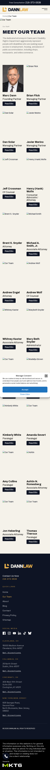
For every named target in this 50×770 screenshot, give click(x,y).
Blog (5, 606)
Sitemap (7, 620)
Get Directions (12, 653)
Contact (7, 610)
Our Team (7, 596)
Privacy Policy (25, 394)
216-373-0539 (33, 2)
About (6, 601)
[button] (46, 376)
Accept (25, 390)
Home (5, 16)
